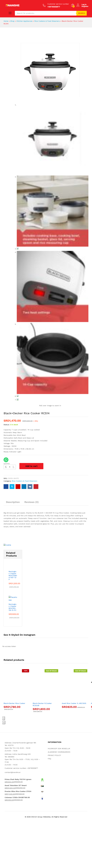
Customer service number (58, 4)
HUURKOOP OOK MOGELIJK (59, 748)
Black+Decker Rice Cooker (14, 703)
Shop (12, 21)
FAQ (49, 759)
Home (6, 21)
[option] (16, 691)
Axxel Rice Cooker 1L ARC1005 (74, 703)
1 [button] (3, 718)
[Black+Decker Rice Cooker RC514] (6, 486)
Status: (6, 425)
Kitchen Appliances (24, 21)
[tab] (13, 503)
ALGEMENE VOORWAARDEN (59, 752)
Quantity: (7, 463)
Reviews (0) (31, 502)
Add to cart (31, 466)
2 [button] (3, 722)
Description (13, 502)
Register (85, 6)
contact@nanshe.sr (13, 772)
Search (81, 13)
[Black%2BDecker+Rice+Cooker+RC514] (12, 486)
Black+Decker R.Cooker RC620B (42, 704)
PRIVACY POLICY (54, 755)
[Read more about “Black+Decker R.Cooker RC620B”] (43, 699)
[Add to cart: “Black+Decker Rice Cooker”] (14, 699)
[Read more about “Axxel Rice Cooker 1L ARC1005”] (72, 699)
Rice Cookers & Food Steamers (47, 21)
